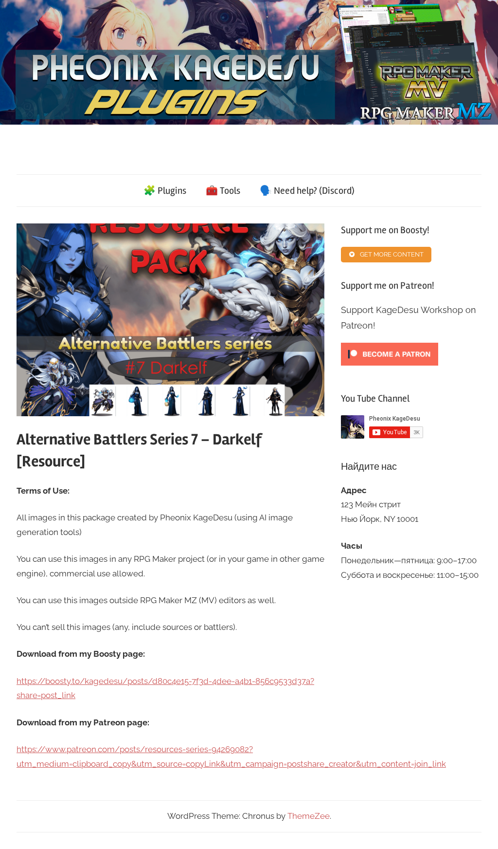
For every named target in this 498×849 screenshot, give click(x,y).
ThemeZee (308, 816)
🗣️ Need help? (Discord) (307, 191)
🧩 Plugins (164, 191)
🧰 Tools (223, 191)
